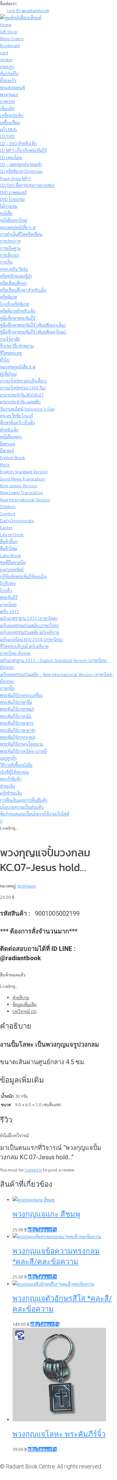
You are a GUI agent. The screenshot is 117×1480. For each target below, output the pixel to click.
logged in (33, 1169)
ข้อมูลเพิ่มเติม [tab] (24, 1004)
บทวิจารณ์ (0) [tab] (24, 1011)
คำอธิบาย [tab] (20, 997)
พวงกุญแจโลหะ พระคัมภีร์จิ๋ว (58, 1434)
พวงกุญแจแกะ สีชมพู (46, 1214)
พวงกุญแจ (26, 885)
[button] (42, 1229)
